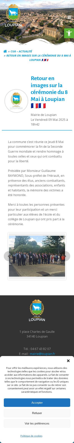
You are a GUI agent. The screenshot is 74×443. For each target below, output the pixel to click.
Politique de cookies (31, 436)
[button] (69, 33)
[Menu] (69, 17)
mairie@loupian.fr (42, 354)
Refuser (37, 413)
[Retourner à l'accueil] (5, 51)
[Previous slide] (9, 256)
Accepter (37, 402)
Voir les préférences (37, 423)
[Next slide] (65, 256)
